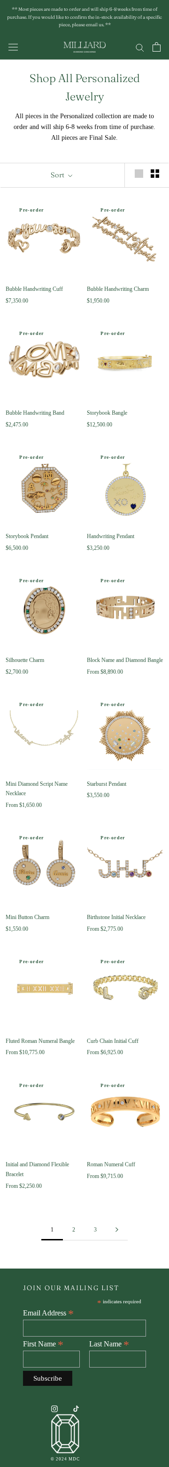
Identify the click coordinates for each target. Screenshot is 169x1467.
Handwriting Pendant (110, 536)
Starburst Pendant (106, 784)
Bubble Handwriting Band (35, 413)
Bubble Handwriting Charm (118, 289)
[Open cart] (157, 47)
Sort (58, 174)
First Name (43, 1344)
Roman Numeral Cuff (111, 1164)
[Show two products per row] (155, 173)
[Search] (140, 47)
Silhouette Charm (25, 660)
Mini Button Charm (27, 917)
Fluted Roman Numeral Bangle (40, 1041)
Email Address (48, 1313)
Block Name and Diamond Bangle (125, 660)
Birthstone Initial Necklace (116, 917)
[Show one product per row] (139, 173)
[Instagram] (54, 1408)
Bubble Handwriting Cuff (34, 289)
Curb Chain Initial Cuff (112, 1041)
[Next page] (117, 1229)
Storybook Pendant (27, 536)
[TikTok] (76, 1408)
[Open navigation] (13, 47)
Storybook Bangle (107, 413)
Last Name (109, 1344)
